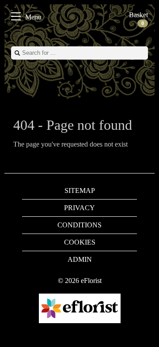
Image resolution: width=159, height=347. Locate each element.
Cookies (79, 242)
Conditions (79, 225)
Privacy (79, 207)
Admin (80, 259)
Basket (138, 18)
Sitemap (79, 190)
